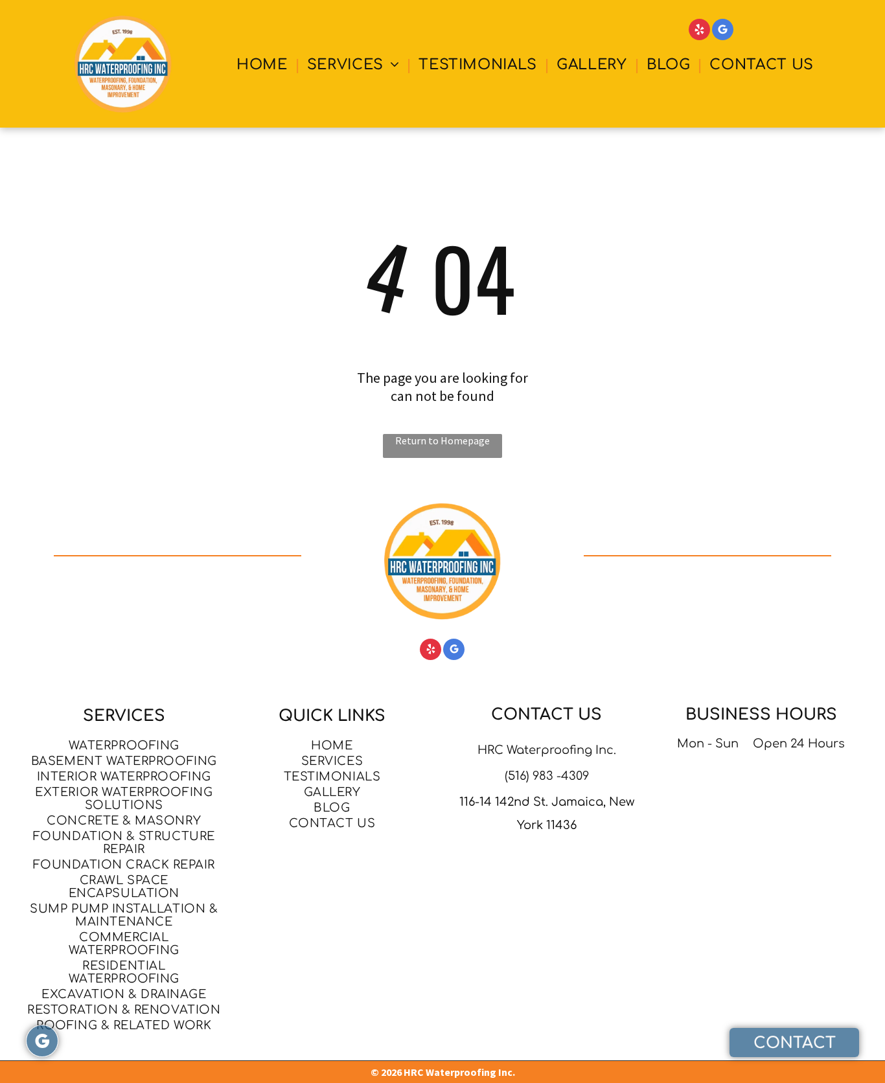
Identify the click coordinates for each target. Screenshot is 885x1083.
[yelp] (699, 31)
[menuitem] (264, 65)
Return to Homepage (442, 440)
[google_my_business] (722, 31)
